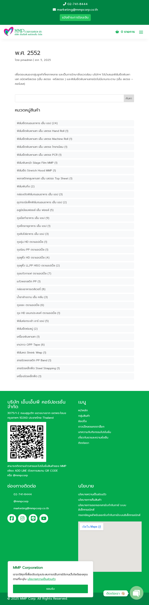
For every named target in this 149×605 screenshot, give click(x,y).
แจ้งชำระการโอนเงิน (75, 17)
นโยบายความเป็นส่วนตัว (42, 579)
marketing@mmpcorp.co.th (77, 10)
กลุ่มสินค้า (84, 416)
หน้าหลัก (83, 410)
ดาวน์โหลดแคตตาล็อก (91, 427)
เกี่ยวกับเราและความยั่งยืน (93, 438)
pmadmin (26, 60)
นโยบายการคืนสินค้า (89, 500)
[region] (50, 579)
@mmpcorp (20, 475)
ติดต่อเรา (83, 443)
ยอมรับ (50, 589)
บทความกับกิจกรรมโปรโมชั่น (94, 432)
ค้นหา (129, 98)
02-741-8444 (77, 4)
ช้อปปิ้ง (82, 421)
